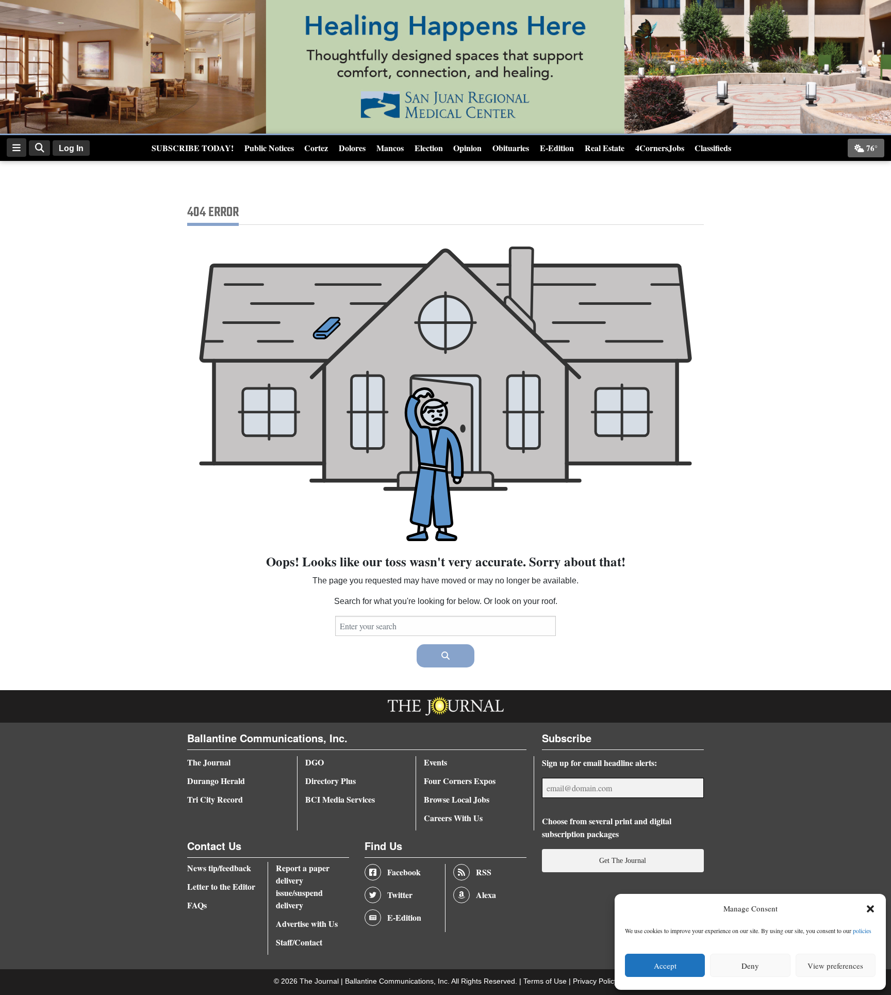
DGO (314, 762)
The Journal (208, 762)
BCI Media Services (340, 799)
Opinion (467, 148)
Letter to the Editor (221, 886)
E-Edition (557, 148)
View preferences (835, 965)
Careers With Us (453, 818)
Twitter (399, 895)
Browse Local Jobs (456, 799)
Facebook (404, 872)
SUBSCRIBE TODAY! (193, 148)
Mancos (390, 148)
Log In (71, 148)
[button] (870, 909)
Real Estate (604, 148)
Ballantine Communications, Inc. (398, 981)
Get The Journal (622, 860)
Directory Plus (330, 781)
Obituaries (510, 148)
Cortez (316, 148)
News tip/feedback (219, 868)
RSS (483, 872)
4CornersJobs (659, 148)
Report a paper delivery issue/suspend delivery (302, 886)
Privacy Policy (595, 981)
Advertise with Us (307, 923)
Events (435, 762)
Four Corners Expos (460, 781)
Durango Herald (216, 781)
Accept (665, 965)
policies (862, 930)
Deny (750, 965)
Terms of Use (546, 981)
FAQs (197, 905)
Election (429, 148)
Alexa (486, 895)
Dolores (352, 148)
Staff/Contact (299, 942)
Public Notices (269, 148)
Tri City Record (215, 799)
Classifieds (713, 148)
